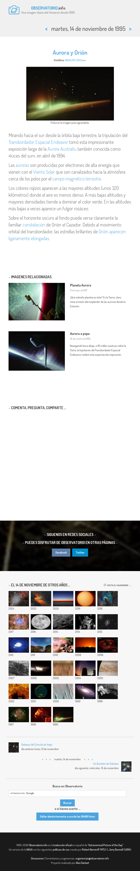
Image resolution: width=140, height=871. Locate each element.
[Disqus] (70, 456)
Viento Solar (44, 172)
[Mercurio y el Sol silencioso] (85, 598)
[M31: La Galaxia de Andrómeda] (85, 691)
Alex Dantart (82, 863)
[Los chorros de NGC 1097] (107, 622)
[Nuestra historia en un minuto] (19, 645)
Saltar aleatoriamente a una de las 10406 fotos (67, 816)
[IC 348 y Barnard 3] (19, 598)
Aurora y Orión (70, 52)
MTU (103, 849)
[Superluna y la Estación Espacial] (41, 622)
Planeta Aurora (80, 285)
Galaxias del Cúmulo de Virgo (36, 744)
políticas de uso (61, 849)
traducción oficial (62, 845)
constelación (34, 225)
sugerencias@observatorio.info (92, 858)
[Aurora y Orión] (63, 714)
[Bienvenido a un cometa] (85, 622)
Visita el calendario (117, 585)
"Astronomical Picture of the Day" (105, 845)
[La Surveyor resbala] (107, 691)
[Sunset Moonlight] (107, 668)
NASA (68, 60)
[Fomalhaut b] (107, 645)
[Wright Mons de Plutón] (63, 622)
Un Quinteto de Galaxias (106, 763)
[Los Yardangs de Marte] (63, 691)
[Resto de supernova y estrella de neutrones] (41, 714)
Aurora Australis (61, 149)
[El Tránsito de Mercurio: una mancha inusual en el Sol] (41, 668)
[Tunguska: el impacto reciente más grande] (19, 668)
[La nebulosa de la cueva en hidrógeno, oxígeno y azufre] (107, 598)
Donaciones (37, 858)
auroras (22, 165)
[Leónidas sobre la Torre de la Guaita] (85, 668)
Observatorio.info (38, 845)
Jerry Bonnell (116, 849)
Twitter (80, 552)
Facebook (61, 552)
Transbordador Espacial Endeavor (38, 142)
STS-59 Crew (79, 60)
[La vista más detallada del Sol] (19, 691)
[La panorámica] (63, 668)
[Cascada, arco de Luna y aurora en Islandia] (41, 645)
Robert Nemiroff (90, 849)
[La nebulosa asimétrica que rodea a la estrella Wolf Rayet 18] (41, 598)
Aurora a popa (80, 333)
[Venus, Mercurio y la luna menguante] (63, 598)
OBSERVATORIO (44, 8)
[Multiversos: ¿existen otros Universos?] (63, 645)
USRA (127, 849)
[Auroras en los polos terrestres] (41, 691)
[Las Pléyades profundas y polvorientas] (19, 622)
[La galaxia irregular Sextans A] (19, 714)
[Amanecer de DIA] (85, 645)
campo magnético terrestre (76, 179)
